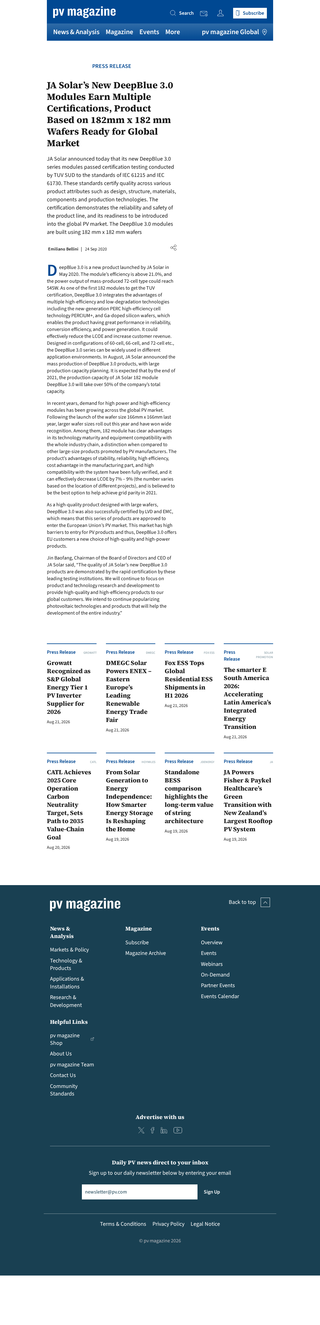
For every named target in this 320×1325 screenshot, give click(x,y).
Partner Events (218, 985)
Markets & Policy (69, 950)
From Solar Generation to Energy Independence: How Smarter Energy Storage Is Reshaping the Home (129, 800)
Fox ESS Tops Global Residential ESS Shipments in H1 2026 (189, 679)
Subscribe (137, 942)
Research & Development (66, 1001)
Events (149, 32)
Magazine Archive (145, 953)
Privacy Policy (168, 1224)
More (172, 32)
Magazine (119, 32)
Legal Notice (205, 1224)
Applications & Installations (67, 982)
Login (222, 13)
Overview (211, 942)
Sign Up (212, 1191)
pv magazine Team (72, 1065)
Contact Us (63, 1075)
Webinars (212, 964)
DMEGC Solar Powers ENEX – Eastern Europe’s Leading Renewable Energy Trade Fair (129, 691)
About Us (61, 1054)
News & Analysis (76, 32)
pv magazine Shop (65, 1039)
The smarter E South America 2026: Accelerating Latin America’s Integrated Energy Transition (247, 698)
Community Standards (64, 1090)
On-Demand (215, 975)
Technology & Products (66, 964)
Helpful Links (69, 1022)
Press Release (111, 66)
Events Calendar (220, 996)
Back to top (242, 902)
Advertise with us (160, 1117)
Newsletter (205, 13)
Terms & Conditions (123, 1224)
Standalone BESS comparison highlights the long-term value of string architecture (189, 796)
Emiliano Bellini (63, 249)
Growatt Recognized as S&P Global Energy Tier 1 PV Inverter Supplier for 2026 (69, 687)
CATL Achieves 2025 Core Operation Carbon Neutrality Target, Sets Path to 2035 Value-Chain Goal (69, 805)
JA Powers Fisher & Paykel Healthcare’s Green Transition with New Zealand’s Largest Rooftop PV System (248, 800)
